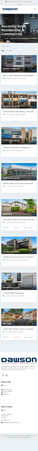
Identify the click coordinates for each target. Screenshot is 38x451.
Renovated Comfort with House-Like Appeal (20, 219)
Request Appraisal (8, 391)
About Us (4, 392)
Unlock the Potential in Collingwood (16, 147)
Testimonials (5, 394)
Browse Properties (7, 389)
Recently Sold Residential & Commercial (24, 38)
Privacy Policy (11, 437)
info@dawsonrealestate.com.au (15, 1)
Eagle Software (26, 437)
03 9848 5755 (28, 1)
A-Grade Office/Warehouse (13, 293)
